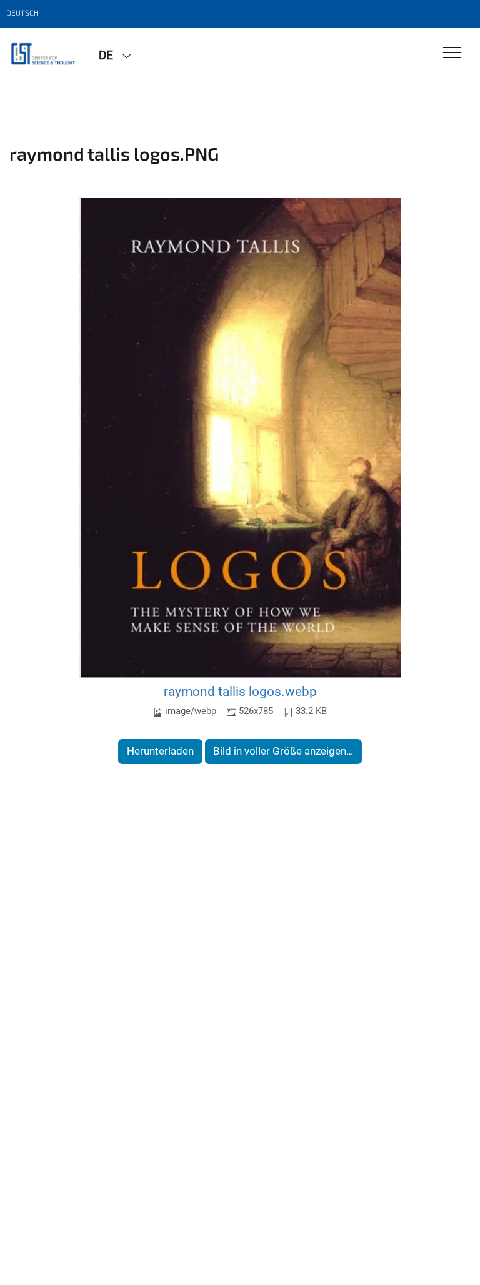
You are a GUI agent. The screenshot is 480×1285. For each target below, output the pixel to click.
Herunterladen (160, 751)
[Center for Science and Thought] (44, 54)
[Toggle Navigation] (452, 53)
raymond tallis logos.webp (240, 691)
